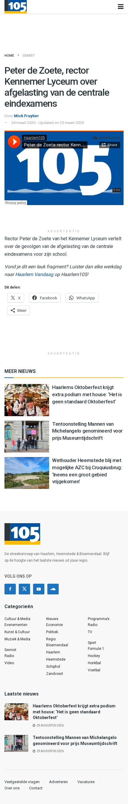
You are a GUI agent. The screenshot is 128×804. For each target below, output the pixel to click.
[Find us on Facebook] (10, 589)
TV (90, 632)
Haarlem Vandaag (34, 274)
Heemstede (55, 659)
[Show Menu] (121, 6)
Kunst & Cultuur (17, 632)
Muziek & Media (17, 639)
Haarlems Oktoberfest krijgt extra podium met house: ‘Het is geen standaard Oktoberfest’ (87, 394)
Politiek (52, 632)
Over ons (12, 788)
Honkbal (94, 663)
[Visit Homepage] (15, 6)
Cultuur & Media (17, 619)
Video (9, 663)
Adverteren (58, 782)
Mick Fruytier (26, 116)
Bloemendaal (57, 645)
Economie (54, 625)
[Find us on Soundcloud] (53, 589)
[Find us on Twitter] (24, 589)
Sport (92, 643)
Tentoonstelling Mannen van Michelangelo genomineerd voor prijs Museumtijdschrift (87, 431)
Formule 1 (96, 649)
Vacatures (86, 782)
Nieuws (52, 619)
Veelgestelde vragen (22, 782)
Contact (36, 788)
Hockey (94, 656)
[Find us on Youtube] (38, 589)
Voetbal (94, 670)
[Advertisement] (64, 217)
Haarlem (53, 652)
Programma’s (99, 619)
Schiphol (53, 666)
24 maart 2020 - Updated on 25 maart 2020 (47, 122)
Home (9, 56)
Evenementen (15, 625)
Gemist (29, 56)
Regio (51, 639)
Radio (9, 656)
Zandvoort (54, 674)
